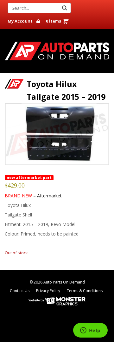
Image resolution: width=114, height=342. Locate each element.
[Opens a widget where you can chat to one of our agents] (90, 331)
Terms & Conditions (85, 290)
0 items (53, 21)
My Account (20, 21)
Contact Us (19, 290)
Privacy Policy (48, 290)
